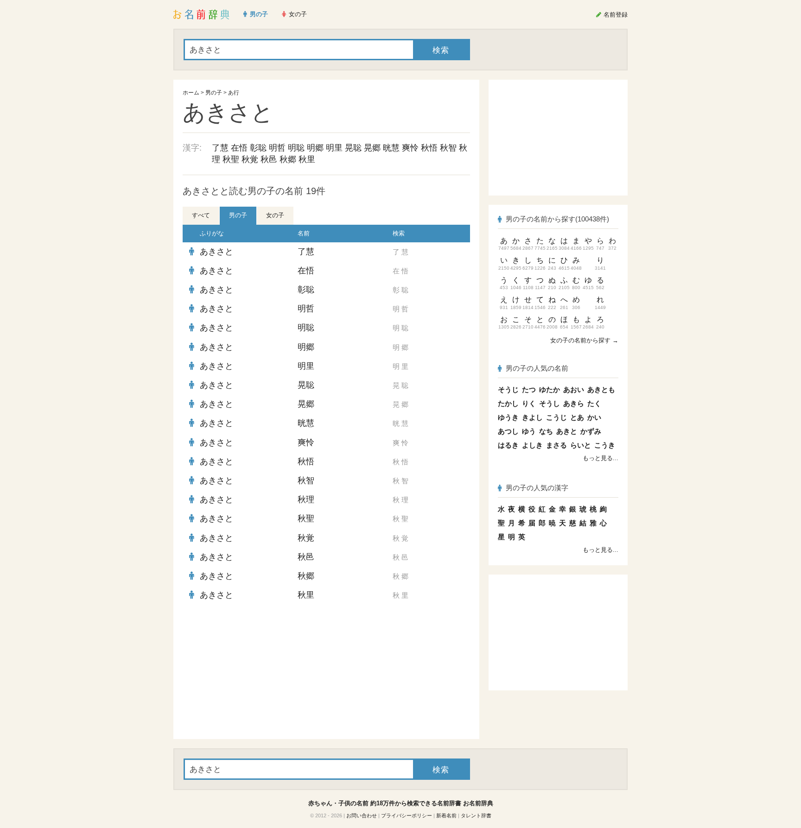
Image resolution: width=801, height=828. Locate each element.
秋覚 (250, 159)
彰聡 (258, 147)
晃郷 (372, 147)
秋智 (448, 147)
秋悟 (429, 147)
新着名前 (446, 815)
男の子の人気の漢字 (537, 488)
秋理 (306, 499)
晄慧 (391, 147)
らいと (580, 445)
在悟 (239, 147)
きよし (532, 417)
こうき (604, 445)
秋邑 (269, 159)
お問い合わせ (361, 815)
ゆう (529, 431)
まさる (556, 445)
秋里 (307, 159)
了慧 (220, 147)
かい (594, 417)
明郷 (315, 147)
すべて (201, 215)
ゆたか (549, 389)
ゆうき (508, 417)
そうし (549, 403)
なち (546, 431)
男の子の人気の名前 (537, 368)
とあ (577, 417)
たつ (529, 389)
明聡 (296, 147)
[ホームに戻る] (201, 14)
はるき (508, 445)
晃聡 (353, 147)
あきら (573, 403)
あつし (508, 431)
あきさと (216, 251)
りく (529, 403)
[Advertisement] (252, 672)
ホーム (191, 92)
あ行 (233, 92)
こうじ (556, 417)
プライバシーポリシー (406, 815)
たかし (508, 403)
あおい (573, 389)
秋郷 (288, 159)
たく (594, 403)
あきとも (601, 389)
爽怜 (410, 147)
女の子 (275, 215)
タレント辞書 (476, 815)
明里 (334, 147)
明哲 (277, 147)
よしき (532, 445)
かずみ (590, 431)
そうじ (508, 389)
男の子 (213, 92)
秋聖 (230, 159)
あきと (566, 431)
